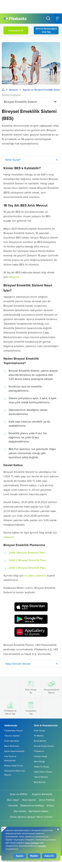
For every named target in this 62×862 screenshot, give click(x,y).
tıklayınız (13, 277)
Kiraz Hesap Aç (30, 691)
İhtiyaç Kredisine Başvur (51, 691)
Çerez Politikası (47, 800)
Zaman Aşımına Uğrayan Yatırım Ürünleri (31, 817)
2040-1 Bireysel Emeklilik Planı (27, 553)
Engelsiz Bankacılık (42, 794)
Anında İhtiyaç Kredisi (44, 745)
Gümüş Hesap (40, 756)
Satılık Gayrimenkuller (14, 751)
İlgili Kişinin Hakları (38, 811)
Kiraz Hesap (39, 730)
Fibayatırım (39, 751)
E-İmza (50, 805)
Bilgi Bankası (40, 782)
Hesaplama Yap (31, 712)
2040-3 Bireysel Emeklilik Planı (27, 568)
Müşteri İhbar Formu (13, 765)
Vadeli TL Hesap (41, 766)
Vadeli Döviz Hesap (43, 771)
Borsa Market (40, 740)
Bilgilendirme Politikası (32, 805)
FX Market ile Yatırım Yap (10, 712)
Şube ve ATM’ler (18, 794)
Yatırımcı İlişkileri (12, 735)
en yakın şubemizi (35, 575)
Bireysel (13, 89)
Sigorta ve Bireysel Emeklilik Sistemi (42, 89)
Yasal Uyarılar (29, 800)
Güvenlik (13, 805)
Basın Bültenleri (11, 745)
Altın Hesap (39, 761)
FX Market (38, 735)
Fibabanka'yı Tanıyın (13, 730)
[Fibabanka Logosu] (14, 18)
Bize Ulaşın (13, 800)
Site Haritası (20, 811)
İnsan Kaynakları (11, 740)
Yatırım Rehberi (41, 776)
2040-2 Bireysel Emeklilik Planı (27, 560)
